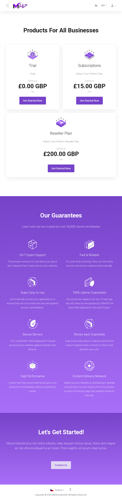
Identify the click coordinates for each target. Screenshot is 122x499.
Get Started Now (32, 100)
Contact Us (61, 465)
